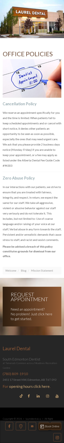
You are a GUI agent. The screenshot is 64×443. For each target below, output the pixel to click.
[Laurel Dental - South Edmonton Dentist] (21, 426)
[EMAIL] (32, 426)
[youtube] (56, 396)
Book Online (52, 426)
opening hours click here (29, 386)
